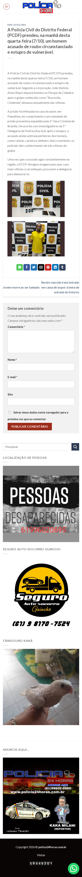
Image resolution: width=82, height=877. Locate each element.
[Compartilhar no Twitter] (34, 267)
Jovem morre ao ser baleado (21, 287)
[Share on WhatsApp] (19, 267)
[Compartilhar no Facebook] (26, 267)
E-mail (12, 377)
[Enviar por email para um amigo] (41, 267)
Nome (12, 359)
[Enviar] (75, 447)
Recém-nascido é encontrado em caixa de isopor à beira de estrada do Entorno (60, 287)
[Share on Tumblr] (62, 267)
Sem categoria (16, 25)
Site (10, 394)
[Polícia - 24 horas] (42, 6)
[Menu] (6, 7)
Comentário (16, 326)
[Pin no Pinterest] (48, 267)
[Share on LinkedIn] (55, 267)
